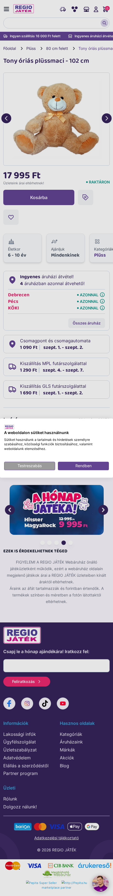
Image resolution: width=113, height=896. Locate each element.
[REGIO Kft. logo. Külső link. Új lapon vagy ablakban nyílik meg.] (9, 426)
